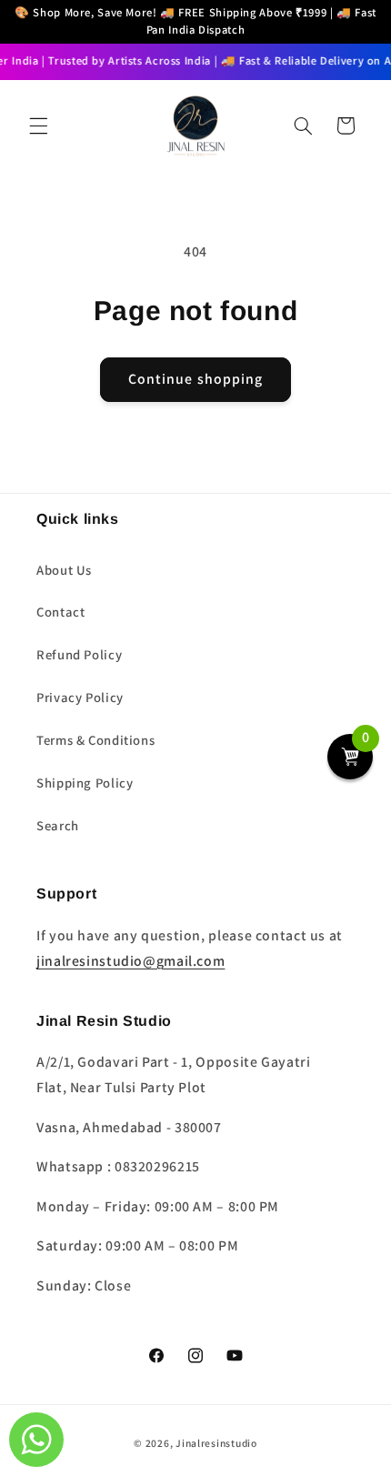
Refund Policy (79, 654)
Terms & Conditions (95, 739)
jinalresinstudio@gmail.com (130, 960)
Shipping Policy (84, 782)
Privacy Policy (80, 697)
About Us (64, 569)
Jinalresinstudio (216, 1443)
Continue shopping (195, 378)
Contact (60, 611)
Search (57, 825)
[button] (38, 125)
